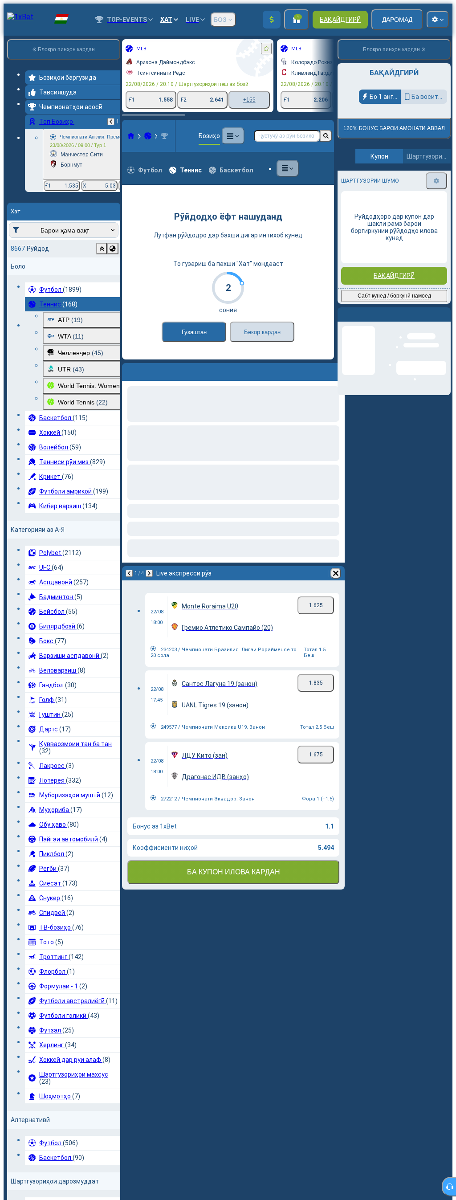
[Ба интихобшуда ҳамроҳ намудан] (266, 48)
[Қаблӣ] (110, 121)
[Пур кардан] (272, 20)
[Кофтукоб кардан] (326, 136)
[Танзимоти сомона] (438, 19)
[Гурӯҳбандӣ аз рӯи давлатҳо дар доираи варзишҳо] (112, 248)
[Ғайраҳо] (233, 135)
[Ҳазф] (335, 370)
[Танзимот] (436, 180)
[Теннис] (147, 136)
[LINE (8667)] (131, 136)
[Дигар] (152, 370)
